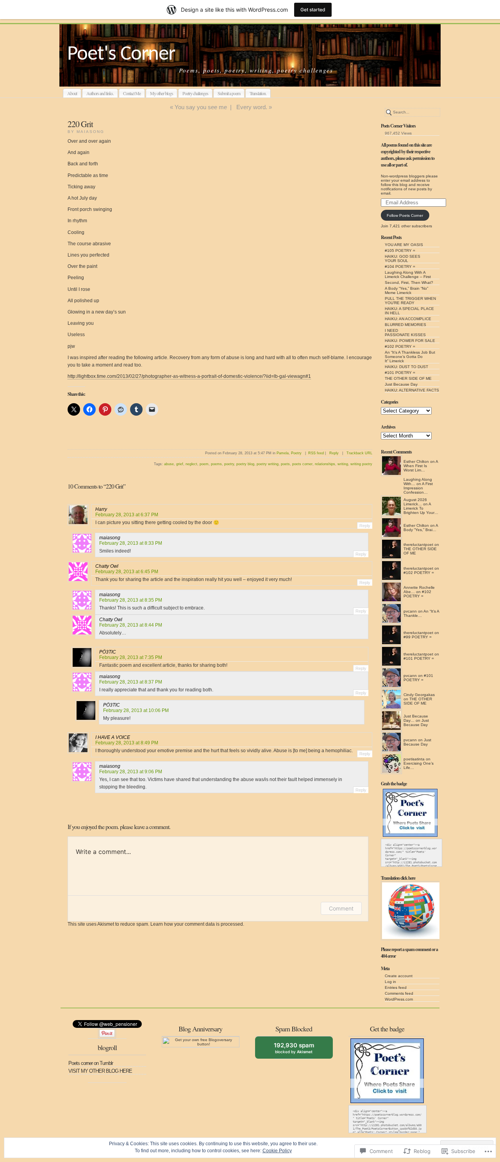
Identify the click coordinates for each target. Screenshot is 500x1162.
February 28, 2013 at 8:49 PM (126, 743)
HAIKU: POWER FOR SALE (410, 340)
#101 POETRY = (400, 372)
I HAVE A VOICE (112, 737)
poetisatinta (414, 759)
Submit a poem (229, 93)
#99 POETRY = (418, 637)
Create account (398, 976)
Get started (312, 9)
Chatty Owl (106, 566)
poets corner (302, 464)
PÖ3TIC (107, 652)
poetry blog (245, 464)
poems (216, 464)
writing (343, 464)
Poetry (296, 453)
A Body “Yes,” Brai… (421, 527)
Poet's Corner (121, 54)
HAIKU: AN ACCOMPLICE (408, 319)
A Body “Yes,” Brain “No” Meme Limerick (406, 290)
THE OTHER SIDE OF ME (408, 378)
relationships (325, 464)
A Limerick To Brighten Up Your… (421, 508)
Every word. (251, 107)
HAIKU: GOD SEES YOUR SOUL (402, 258)
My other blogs (161, 93)
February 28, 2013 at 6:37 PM (126, 514)
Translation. (258, 93)
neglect (191, 464)
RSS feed (316, 453)
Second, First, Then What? (409, 282)
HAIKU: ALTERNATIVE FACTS (412, 390)
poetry (229, 464)
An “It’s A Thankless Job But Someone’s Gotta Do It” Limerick (410, 356)
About (72, 93)
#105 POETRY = (400, 250)
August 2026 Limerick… (415, 502)
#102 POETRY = (400, 346)
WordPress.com (399, 999)
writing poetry (361, 464)
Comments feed (399, 993)
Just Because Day (401, 384)
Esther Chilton (416, 461)
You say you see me (201, 107)
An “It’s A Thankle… (421, 613)
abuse (169, 464)
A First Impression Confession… (418, 488)
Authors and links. (100, 93)
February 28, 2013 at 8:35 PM (130, 600)
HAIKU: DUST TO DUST (406, 367)
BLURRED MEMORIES (405, 324)
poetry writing (268, 464)
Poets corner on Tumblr (90, 1063)
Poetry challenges (195, 93)
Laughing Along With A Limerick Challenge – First (408, 274)
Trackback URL (359, 453)
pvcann (410, 611)
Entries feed (396, 987)
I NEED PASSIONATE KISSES (405, 332)
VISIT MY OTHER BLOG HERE (100, 1071)
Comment (341, 908)
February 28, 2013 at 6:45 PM (126, 571)
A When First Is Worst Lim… (421, 465)
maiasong (109, 537)
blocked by (299, 1050)
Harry (101, 509)
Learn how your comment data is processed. (197, 924)
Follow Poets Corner (405, 215)
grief (179, 464)
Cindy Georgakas (419, 695)
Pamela (283, 453)
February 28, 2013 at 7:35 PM (130, 657)
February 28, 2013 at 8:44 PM (130, 625)
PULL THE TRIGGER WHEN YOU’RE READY (410, 300)
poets (285, 464)
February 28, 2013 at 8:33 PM (130, 543)
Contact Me (132, 93)
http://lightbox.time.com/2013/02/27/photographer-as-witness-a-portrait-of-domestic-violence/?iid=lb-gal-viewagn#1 (189, 376)
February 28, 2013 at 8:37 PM (130, 682)
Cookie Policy (277, 1150)
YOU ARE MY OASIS (404, 245)
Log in (390, 982)
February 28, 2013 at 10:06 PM (136, 710)
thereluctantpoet (418, 544)
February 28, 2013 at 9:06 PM (130, 771)
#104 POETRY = (400, 266)
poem (204, 464)
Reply (334, 453)
